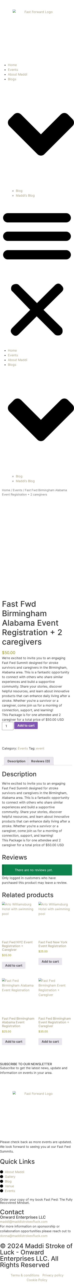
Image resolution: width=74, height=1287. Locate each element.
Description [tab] (16, 761)
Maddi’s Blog (25, 195)
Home (12, 65)
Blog (19, 191)
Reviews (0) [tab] (40, 761)
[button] (37, 273)
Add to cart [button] (13, 965)
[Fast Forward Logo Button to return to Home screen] (37, 33)
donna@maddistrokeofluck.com (24, 1236)
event (40, 748)
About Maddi (17, 74)
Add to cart (26, 725)
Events (13, 70)
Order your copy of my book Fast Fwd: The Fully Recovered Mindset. (36, 1201)
